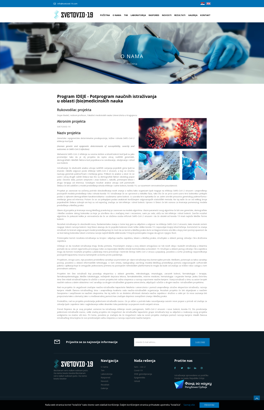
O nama (117, 15)
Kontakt (205, 15)
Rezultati (179, 15)
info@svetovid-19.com (67, 3)
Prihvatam (209, 405)
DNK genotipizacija (143, 374)
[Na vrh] (257, 399)
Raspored (154, 15)
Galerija (192, 15)
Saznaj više (189, 404)
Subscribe (200, 342)
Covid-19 (138, 370)
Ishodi (137, 381)
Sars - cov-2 (139, 366)
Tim (126, 15)
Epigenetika (139, 377)
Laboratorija (138, 15)
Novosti (167, 15)
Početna (105, 15)
